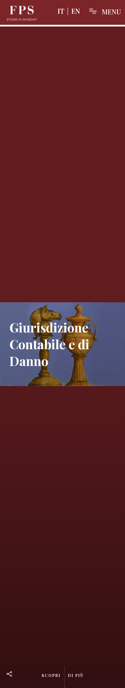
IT (61, 10)
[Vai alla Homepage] (22, 13)
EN (75, 10)
